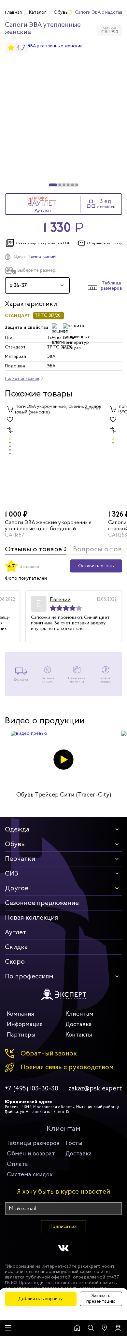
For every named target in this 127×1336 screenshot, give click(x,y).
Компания (20, 1014)
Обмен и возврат (31, 1153)
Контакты (78, 1034)
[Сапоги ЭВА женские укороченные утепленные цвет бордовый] (54, 455)
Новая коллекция (31, 917)
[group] (63, 115)
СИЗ (11, 873)
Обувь (15, 844)
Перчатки (20, 858)
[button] (53, 185)
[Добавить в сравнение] (10, 430)
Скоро (15, 961)
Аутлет (15, 932)
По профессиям (29, 976)
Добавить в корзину (40, 1299)
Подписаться (63, 1226)
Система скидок (30, 1174)
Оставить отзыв (96, 566)
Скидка (16, 946)
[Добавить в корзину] (10, 409)
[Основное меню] (8, 1328)
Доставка (78, 1024)
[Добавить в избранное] (10, 419)
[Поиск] (91, 1328)
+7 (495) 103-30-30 (31, 1088)
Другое (16, 888)
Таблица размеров (111, 285)
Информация (25, 1024)
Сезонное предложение (42, 902)
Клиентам (79, 1014)
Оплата (17, 1164)
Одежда (17, 829)
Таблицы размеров (33, 1143)
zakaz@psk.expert (95, 1088)
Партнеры (21, 1034)
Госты (73, 1143)
